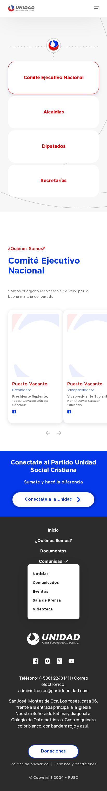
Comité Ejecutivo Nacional (54, 78)
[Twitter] (59, 661)
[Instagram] (47, 661)
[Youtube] (71, 661)
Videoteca (43, 609)
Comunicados (46, 582)
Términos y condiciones (75, 764)
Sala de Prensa (47, 600)
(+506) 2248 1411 (55, 678)
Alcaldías (53, 112)
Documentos (53, 550)
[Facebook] (35, 661)
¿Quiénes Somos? (53, 540)
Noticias (40, 574)
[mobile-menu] (96, 8)
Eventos (40, 591)
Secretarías (53, 181)
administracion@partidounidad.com (53, 690)
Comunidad (50, 561)
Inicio (53, 530)
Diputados (53, 146)
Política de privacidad (30, 764)
